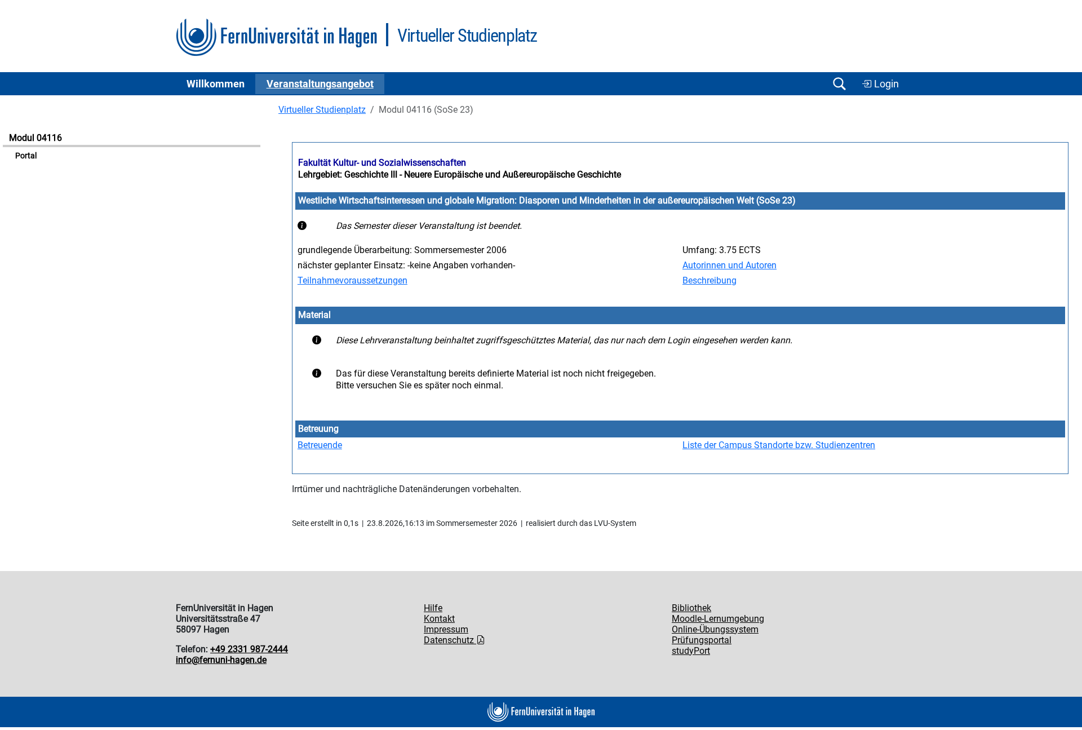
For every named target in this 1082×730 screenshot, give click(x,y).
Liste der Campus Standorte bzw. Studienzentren (778, 445)
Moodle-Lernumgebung (718, 618)
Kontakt (439, 618)
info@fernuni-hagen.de (221, 659)
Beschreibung (709, 280)
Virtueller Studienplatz (322, 109)
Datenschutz (450, 640)
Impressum (446, 629)
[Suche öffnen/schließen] (839, 83)
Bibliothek (691, 608)
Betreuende (320, 445)
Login (885, 84)
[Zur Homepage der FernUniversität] (276, 37)
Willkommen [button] (216, 84)
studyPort (691, 650)
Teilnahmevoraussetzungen (352, 280)
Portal (26, 156)
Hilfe (433, 608)
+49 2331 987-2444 (249, 649)
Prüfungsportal (701, 640)
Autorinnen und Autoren (729, 265)
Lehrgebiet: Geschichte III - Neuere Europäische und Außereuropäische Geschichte (459, 174)
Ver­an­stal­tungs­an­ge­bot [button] (320, 84)
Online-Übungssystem (715, 629)
